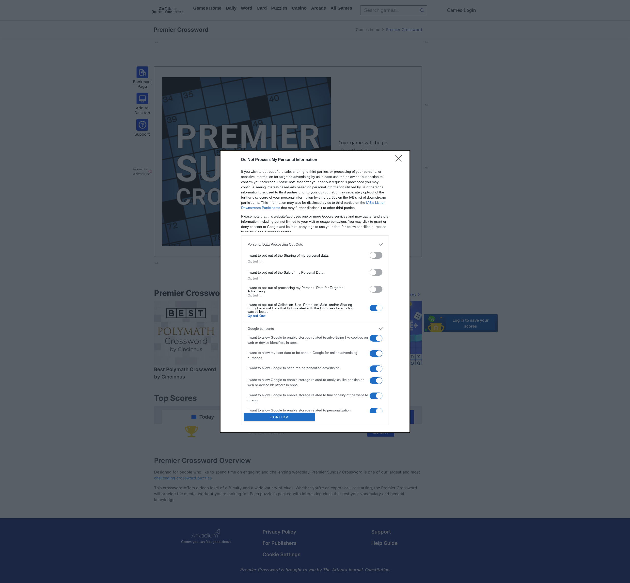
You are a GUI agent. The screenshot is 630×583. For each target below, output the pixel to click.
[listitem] (315, 244)
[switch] (376, 255)
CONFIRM (279, 417)
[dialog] (315, 291)
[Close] (400, 160)
